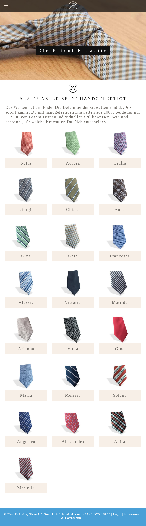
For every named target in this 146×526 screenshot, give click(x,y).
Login (117, 514)
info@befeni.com (68, 514)
